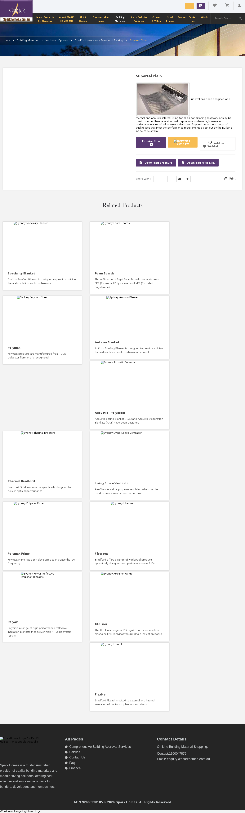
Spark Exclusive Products (139, 19)
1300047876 (201, 6)
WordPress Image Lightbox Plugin (20, 811)
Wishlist (205, 17)
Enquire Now (151, 141)
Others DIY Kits (156, 19)
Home (6, 40)
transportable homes (100, 19)
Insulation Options (57, 40)
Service (181, 17)
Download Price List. (200, 163)
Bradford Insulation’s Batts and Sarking (99, 40)
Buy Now (182, 144)
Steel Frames (170, 19)
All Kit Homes (83, 19)
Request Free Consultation (189, 6)
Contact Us (193, 19)
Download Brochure (158, 163)
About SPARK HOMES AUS (66, 19)
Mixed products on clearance (45, 19)
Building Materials (120, 19)
